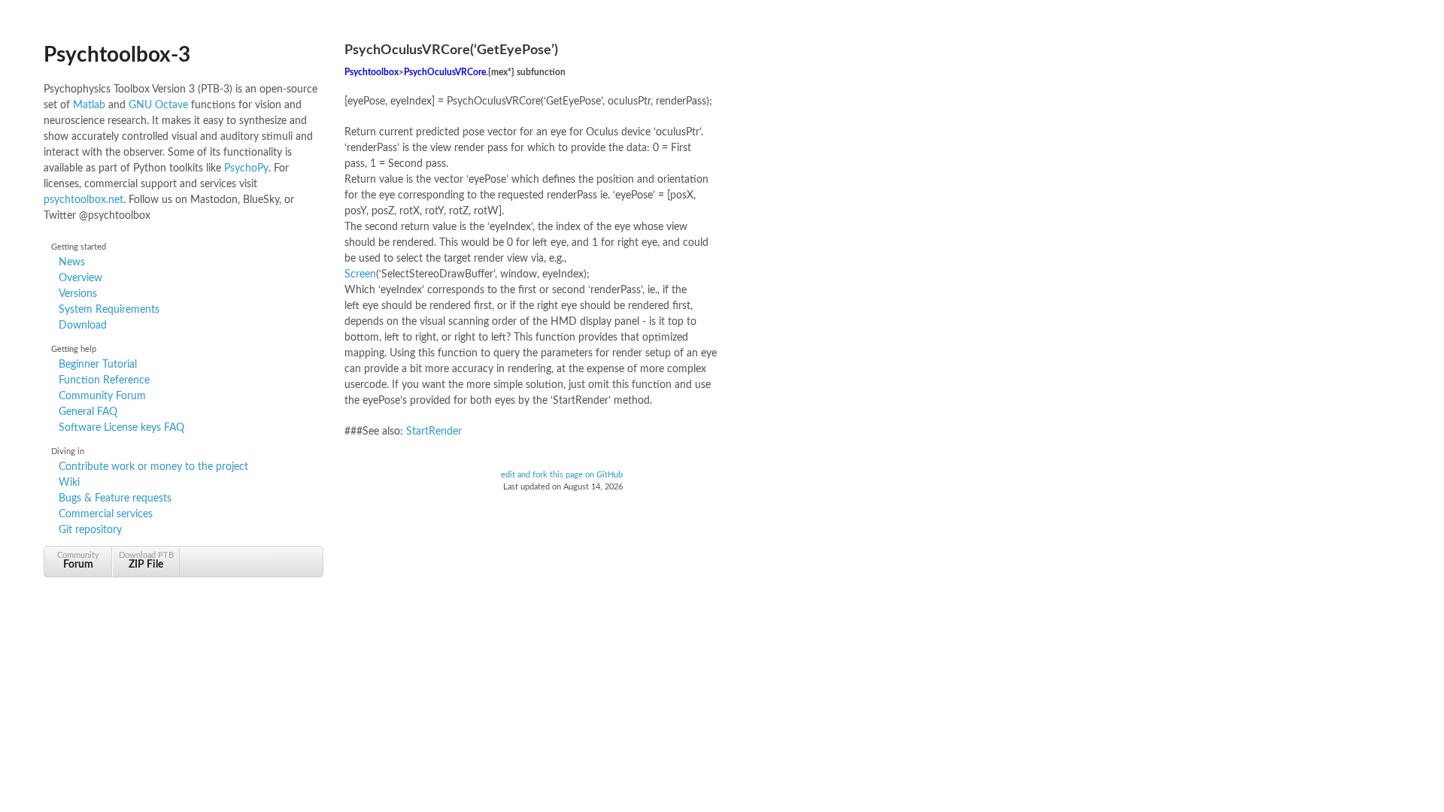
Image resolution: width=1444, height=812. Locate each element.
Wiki (69, 482)
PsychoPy (246, 168)
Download (83, 325)
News (72, 262)
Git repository (90, 530)
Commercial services (106, 514)
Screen (360, 274)
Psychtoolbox (371, 72)
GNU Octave (158, 105)
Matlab (89, 105)
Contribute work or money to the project (153, 467)
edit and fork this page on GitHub (562, 475)
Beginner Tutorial (98, 364)
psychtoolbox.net (83, 200)
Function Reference (104, 380)
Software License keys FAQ (121, 428)
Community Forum (102, 396)
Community (78, 560)
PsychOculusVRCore (445, 72)
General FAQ (88, 412)
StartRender (434, 431)
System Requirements (109, 309)
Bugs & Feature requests (115, 498)
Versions (78, 294)
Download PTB (146, 560)
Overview (80, 278)
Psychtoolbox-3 (117, 54)
